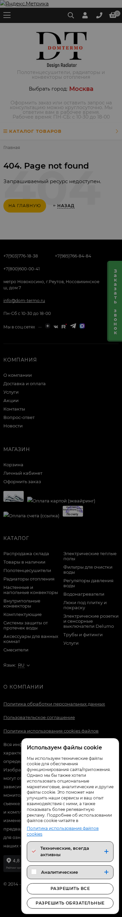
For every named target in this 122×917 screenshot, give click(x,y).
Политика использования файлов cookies (63, 831)
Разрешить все (70, 888)
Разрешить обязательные (70, 903)
